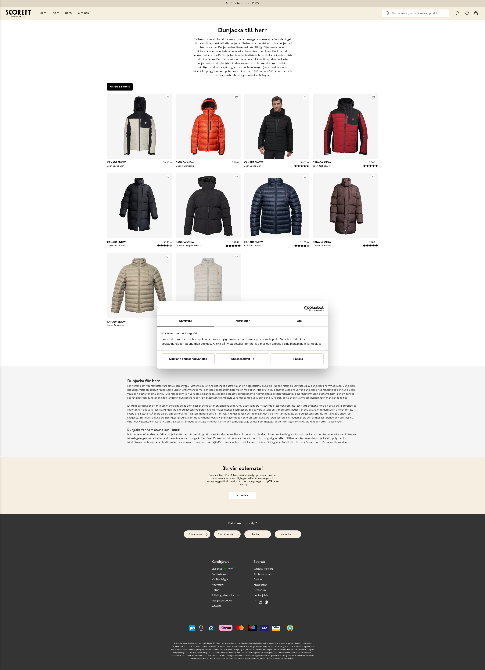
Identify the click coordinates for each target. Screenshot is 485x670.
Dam (43, 13)
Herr (55, 13)
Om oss (83, 13)
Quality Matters (263, 569)
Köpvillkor (286, 534)
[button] (290, 628)
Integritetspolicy (222, 600)
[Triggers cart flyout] (476, 13)
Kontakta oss (195, 534)
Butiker (256, 534)
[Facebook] (255, 602)
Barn (68, 13)
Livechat (222, 569)
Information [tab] (242, 320)
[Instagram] (261, 602)
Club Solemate (226, 534)
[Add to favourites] (168, 97)
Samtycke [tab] (185, 320)
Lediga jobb (261, 595)
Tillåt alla (297, 358)
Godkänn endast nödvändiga (188, 358)
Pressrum (260, 590)
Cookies (216, 606)
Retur (215, 590)
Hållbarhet (260, 584)
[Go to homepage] (18, 13)
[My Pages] (458, 13)
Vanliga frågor (220, 579)
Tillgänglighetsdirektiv (225, 595)
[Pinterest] (266, 602)
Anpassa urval (240, 358)
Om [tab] (299, 320)
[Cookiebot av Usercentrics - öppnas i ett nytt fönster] (307, 308)
